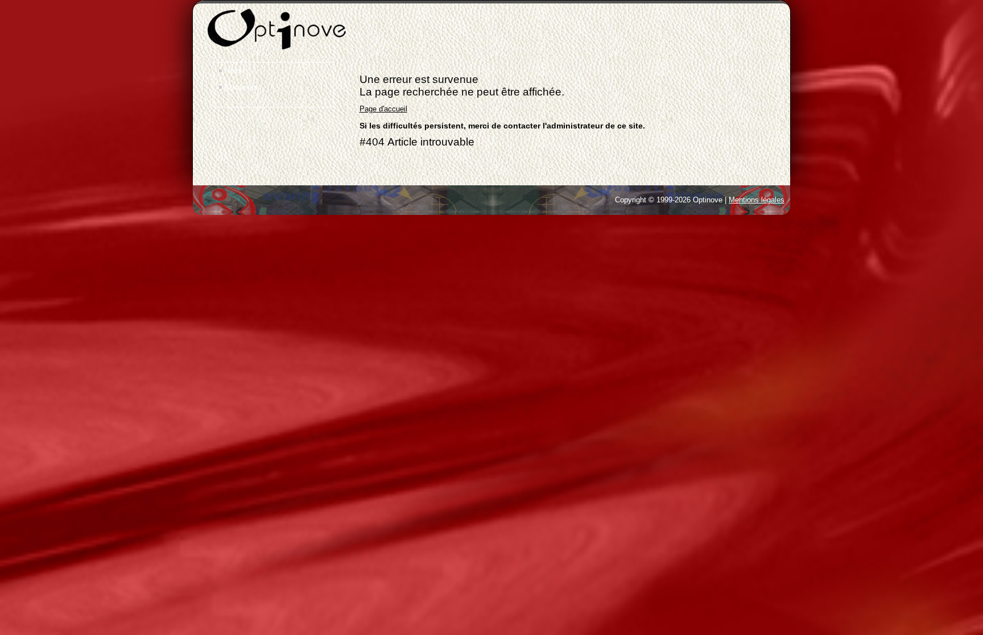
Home (234, 71)
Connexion (242, 87)
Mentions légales (756, 200)
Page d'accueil (383, 109)
